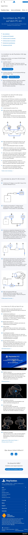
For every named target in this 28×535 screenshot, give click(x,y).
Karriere (3, 490)
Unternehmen (4, 495)
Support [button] (3, 505)
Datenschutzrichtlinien (10, 529)
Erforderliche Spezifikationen (9, 43)
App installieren (6, 33)
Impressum (4, 489)
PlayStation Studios (5, 492)
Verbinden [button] (4, 511)
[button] (7, 69)
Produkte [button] (4, 500)
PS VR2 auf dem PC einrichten (9, 40)
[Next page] (26, 10)
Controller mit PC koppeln (8, 36)
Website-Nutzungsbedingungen (19, 530)
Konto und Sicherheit (15, 10)
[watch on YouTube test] (23, 368)
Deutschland (6, 527)
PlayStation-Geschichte (6, 497)
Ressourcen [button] (4, 508)
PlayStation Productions (6, 494)
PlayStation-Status (5, 10)
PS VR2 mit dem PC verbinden (9, 38)
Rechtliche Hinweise (4, 530)
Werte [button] (3, 503)
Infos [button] (3, 487)
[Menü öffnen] (1, 2)
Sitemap (25, 529)
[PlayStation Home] (14, 2)
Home (3, 483)
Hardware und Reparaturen (18, 483)
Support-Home (4, 6)
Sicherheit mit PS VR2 (7, 45)
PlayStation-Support (8, 483)
